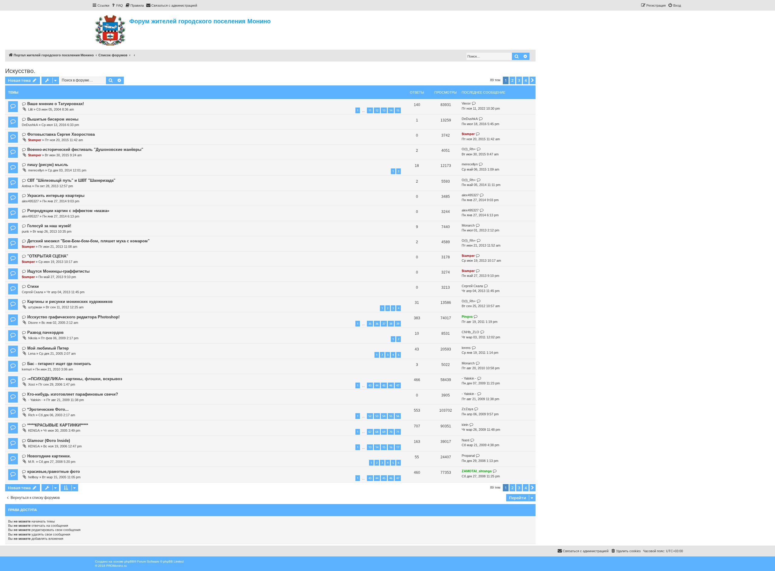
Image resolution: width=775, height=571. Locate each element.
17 (397, 447)
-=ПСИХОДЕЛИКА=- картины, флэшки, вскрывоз (74, 379)
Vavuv (466, 103)
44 (376, 385)
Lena (31, 353)
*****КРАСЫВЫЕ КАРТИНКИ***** (57, 425)
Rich (31, 415)
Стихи (33, 286)
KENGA (34, 430)
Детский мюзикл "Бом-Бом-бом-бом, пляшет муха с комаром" (88, 241)
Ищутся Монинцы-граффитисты (58, 271)
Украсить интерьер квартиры (55, 195)
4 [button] (526, 80)
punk (25, 231)
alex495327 (30, 201)
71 (397, 432)
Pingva (467, 316)
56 (397, 416)
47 (397, 385)
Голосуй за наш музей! (49, 226)
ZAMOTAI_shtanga (477, 471)
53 (376, 416)
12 (376, 110)
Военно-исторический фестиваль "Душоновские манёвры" (85, 149)
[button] (532, 80)
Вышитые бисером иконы (52, 119)
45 (383, 385)
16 (390, 447)
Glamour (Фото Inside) (48, 440)
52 (369, 416)
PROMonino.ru (116, 565)
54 (383, 416)
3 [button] (519, 80)
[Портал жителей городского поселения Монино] (110, 29)
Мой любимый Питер (48, 348)
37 (383, 324)
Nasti (465, 440)
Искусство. (20, 71)
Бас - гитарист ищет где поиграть (59, 363)
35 (369, 324)
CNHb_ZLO (470, 332)
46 (390, 385)
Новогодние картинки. (49, 456)
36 (376, 324)
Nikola (32, 338)
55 (390, 416)
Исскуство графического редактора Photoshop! (73, 317)
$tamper (34, 140)
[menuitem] (117, 5)
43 (369, 385)
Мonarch (468, 225)
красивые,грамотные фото (53, 471)
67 (369, 432)
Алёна (26, 186)
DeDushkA (30, 125)
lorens (466, 348)
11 (369, 110)
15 (397, 110)
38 (390, 324)
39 (397, 324)
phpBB (129, 561)
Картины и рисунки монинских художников (70, 301)
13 (383, 110)
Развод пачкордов (45, 332)
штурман (35, 307)
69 (383, 432)
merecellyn (36, 170)
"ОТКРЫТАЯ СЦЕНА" (47, 256)
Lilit (30, 109)
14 (390, 110)
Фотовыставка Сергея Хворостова (61, 134)
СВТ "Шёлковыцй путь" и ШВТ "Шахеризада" (71, 180)
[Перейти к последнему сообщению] (474, 103)
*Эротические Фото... (48, 409)
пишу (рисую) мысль (47, 164)
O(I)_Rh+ (469, 149)
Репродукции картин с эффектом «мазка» (68, 210)
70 (390, 432)
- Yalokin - (469, 378)
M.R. (31, 461)
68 (376, 432)
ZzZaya (467, 409)
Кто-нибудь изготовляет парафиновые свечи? (72, 394)
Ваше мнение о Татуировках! (55, 103)
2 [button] (512, 80)
